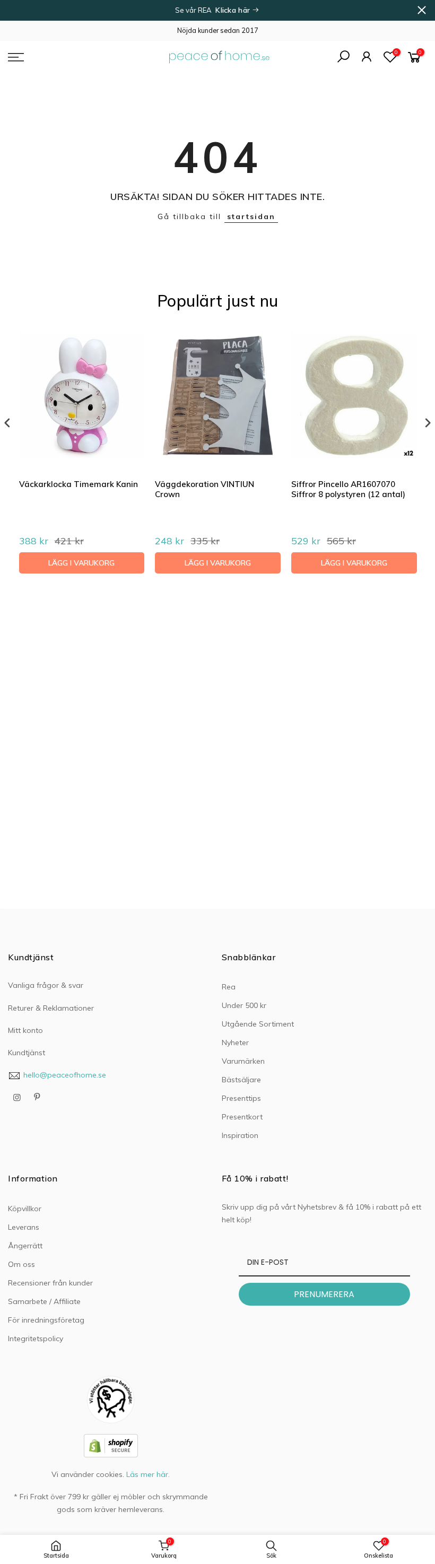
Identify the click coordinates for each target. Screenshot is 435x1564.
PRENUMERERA (324, 1294)
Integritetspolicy (35, 1338)
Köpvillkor (24, 1208)
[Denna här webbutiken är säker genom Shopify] (111, 1445)
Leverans (23, 1227)
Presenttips (241, 1098)
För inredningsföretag (46, 1320)
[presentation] (7, 423)
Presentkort (242, 1117)
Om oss (21, 1264)
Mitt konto (25, 1030)
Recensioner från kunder (50, 1283)
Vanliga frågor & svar (45, 985)
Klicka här (233, 10)
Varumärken (243, 1061)
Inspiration (240, 1135)
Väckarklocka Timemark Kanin (78, 484)
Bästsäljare (241, 1079)
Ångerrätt (25, 1245)
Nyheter (235, 1042)
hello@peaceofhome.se (64, 1075)
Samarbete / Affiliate (44, 1301)
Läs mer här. (148, 1474)
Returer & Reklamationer (51, 1008)
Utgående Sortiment (258, 1024)
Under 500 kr (244, 1005)
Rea (229, 987)
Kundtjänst (26, 1052)
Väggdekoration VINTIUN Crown (204, 489)
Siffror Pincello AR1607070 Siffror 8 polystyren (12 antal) (348, 489)
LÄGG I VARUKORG (81, 563)
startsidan (251, 216)
